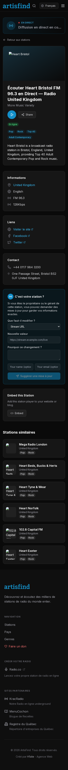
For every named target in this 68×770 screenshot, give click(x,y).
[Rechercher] (34, 6)
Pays (7, 632)
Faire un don (17, 646)
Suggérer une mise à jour (36, 376)
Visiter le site (21, 229)
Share (29, 114)
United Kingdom (24, 185)
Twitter (18, 242)
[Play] (11, 114)
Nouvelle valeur (18, 333)
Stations (9, 624)
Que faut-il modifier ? (21, 320)
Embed (19, 413)
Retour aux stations (18, 39)
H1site (30, 756)
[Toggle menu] (63, 6)
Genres (9, 639)
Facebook (20, 236)
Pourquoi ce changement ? (25, 347)
